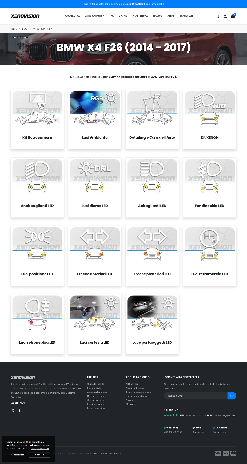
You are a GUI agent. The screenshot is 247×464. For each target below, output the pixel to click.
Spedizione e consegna (139, 392)
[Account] (225, 16)
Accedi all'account (97, 392)
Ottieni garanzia (96, 400)
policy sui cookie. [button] (40, 448)
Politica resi (132, 384)
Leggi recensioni (96, 408)
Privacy (129, 400)
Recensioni (186, 16)
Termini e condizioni (136, 396)
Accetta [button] (39, 454)
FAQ (95, 453)
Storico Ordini (94, 388)
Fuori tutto (140, 16)
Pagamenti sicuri (135, 388)
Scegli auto (72, 16)
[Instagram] (13, 410)
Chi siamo (131, 404)
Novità (157, 16)
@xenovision (220, 432)
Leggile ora (228, 415)
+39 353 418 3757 (173, 432)
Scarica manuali (96, 404)
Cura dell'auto (94, 16)
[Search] (217, 16)
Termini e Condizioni (111, 453)
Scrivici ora (198, 432)
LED (112, 16)
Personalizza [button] (17, 454)
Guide (171, 16)
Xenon (123, 16)
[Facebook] (19, 410)
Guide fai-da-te (96, 384)
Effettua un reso (95, 396)
